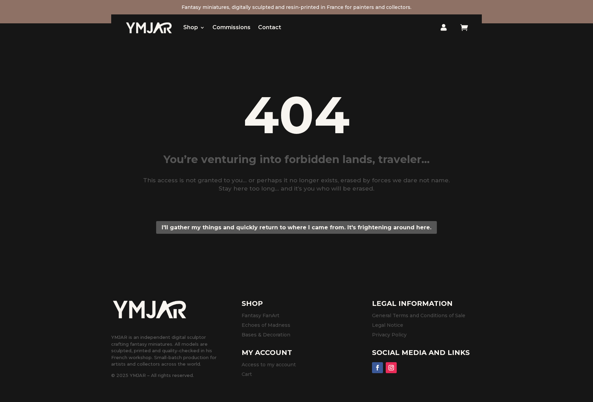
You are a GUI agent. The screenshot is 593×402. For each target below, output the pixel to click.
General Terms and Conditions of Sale (418, 315)
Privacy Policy (389, 335)
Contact (269, 27)
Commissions (231, 27)
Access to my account (269, 364)
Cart (247, 374)
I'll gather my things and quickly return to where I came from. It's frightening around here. (296, 227)
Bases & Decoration (266, 335)
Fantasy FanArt (260, 315)
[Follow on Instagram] (391, 367)
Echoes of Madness (266, 325)
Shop (190, 27)
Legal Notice (387, 325)
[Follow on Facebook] (377, 367)
